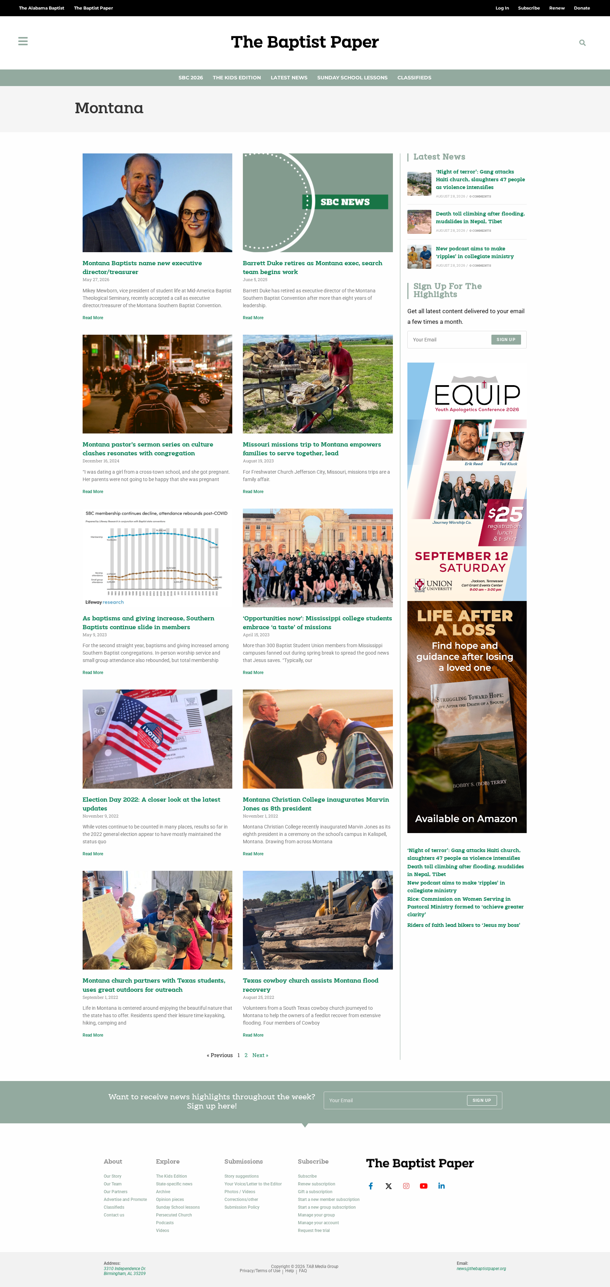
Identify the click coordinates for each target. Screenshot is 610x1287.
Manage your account (318, 1222)
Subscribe (307, 1176)
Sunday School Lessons (352, 77)
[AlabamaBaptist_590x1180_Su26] (467, 482)
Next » (260, 1054)
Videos (162, 1230)
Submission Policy (242, 1207)
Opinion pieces (170, 1199)
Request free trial (314, 1230)
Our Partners (115, 1191)
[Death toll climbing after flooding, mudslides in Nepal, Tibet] (419, 222)
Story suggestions (242, 1176)
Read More (93, 317)
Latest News (289, 77)
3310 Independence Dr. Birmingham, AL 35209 (125, 1271)
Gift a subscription (315, 1191)
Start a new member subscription (329, 1199)
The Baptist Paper (93, 8)
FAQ (303, 1271)
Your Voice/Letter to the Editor (253, 1184)
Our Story (112, 1176)
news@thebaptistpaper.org (481, 1268)
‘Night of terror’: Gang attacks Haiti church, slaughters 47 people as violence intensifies (480, 180)
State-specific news (174, 1184)
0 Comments (480, 196)
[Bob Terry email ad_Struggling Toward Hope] (467, 717)
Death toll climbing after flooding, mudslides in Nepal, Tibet (480, 218)
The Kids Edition (237, 77)
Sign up (506, 339)
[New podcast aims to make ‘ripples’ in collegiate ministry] (419, 257)
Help (289, 1271)
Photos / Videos (240, 1191)
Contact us (114, 1215)
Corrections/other (241, 1199)
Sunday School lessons (178, 1207)
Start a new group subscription (327, 1207)
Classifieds (414, 77)
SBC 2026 (191, 77)
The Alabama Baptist (41, 8)
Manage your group (316, 1215)
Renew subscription (316, 1184)
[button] (582, 43)
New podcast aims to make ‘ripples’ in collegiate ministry (475, 253)
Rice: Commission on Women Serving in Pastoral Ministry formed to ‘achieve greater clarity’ (465, 907)
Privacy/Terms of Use (260, 1271)
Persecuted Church (174, 1215)
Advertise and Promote (125, 1199)
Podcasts (165, 1222)
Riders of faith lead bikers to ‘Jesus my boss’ (463, 925)
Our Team (112, 1184)
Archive (163, 1191)
